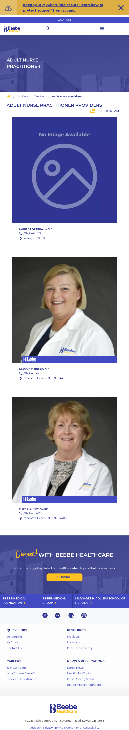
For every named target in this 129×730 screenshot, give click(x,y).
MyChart (12, 642)
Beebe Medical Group (54, 600)
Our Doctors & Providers (31, 96)
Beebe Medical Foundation (14, 600)
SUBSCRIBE (64, 577)
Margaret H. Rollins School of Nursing (100, 600)
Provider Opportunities (22, 679)
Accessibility (91, 727)
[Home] (9, 96)
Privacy (48, 727)
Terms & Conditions (68, 727)
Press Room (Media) (80, 679)
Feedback (34, 727)
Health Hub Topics (79, 673)
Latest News (75, 667)
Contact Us (14, 648)
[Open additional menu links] (102, 29)
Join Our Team (16, 667)
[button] (121, 8)
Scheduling (14, 636)
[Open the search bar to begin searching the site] (47, 29)
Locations (64, 19)
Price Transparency (80, 648)
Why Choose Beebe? (21, 673)
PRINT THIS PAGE (108, 110)
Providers (73, 636)
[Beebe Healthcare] (12, 33)
